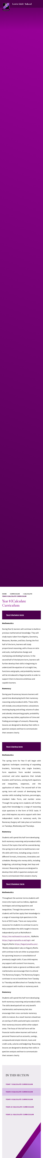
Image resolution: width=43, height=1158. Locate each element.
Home (4, 594)
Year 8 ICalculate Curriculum (14, 596)
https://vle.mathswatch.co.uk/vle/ (16, 936)
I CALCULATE (27, 594)
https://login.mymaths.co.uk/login (16, 940)
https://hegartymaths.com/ (26, 944)
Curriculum (15, 594)
